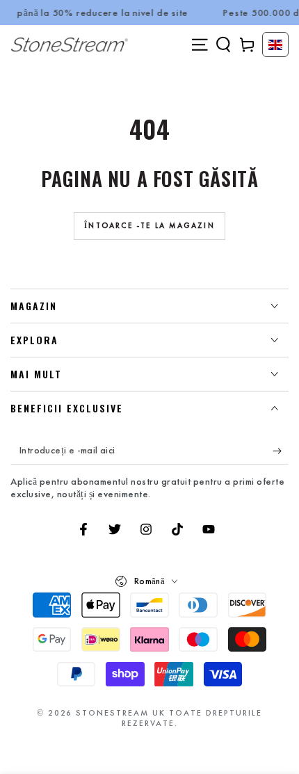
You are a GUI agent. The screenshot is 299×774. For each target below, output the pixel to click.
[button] (223, 44)
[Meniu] (199, 44)
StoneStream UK (120, 712)
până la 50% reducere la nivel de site (98, 12)
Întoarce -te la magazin (149, 225)
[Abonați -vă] (281, 450)
